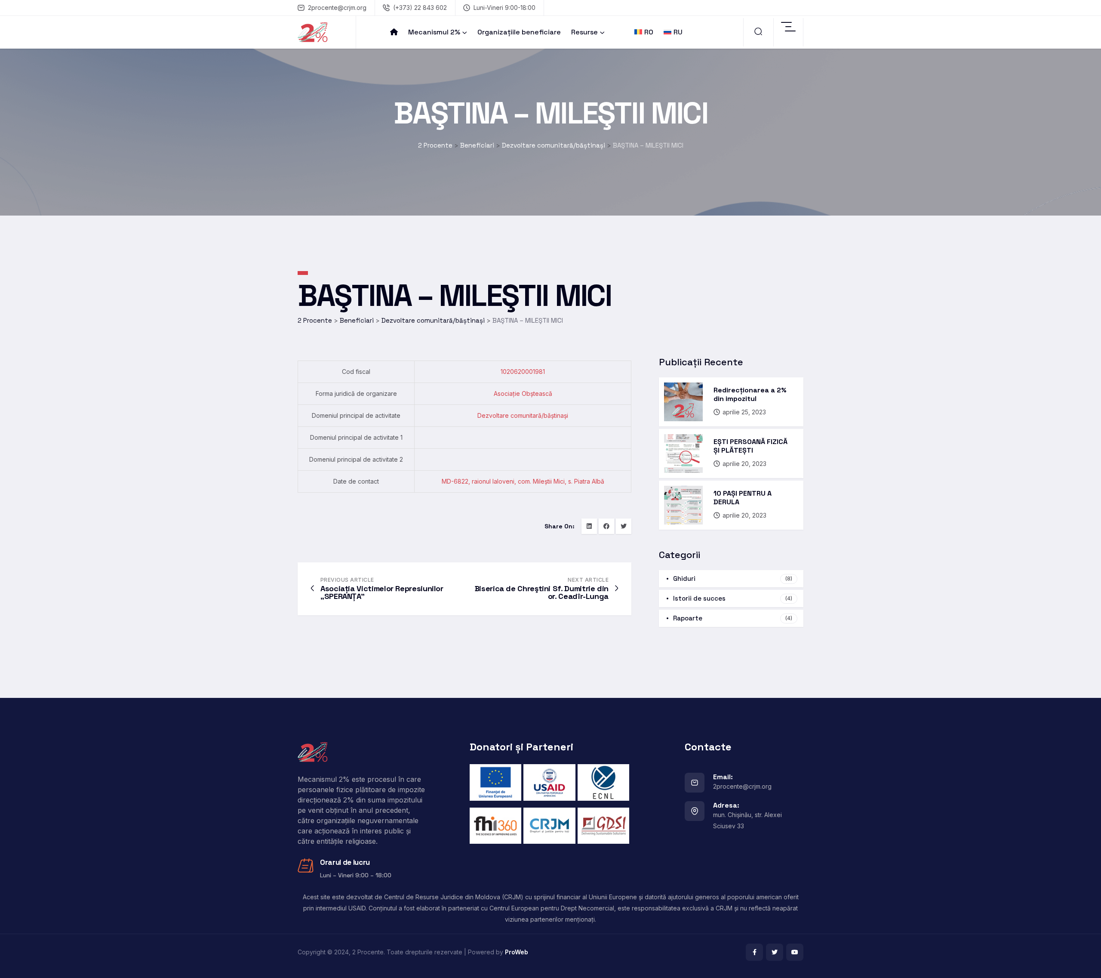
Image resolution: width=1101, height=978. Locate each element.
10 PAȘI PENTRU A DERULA (742, 497)
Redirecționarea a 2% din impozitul (750, 394)
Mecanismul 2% (434, 32)
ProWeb (516, 952)
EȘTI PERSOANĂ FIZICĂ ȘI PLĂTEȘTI (750, 446)
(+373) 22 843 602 (420, 7)
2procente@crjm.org (337, 7)
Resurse (584, 32)
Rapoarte (732, 618)
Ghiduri (732, 578)
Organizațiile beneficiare (519, 32)
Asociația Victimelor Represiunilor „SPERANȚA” (381, 592)
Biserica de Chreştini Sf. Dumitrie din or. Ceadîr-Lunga (542, 592)
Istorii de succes (732, 598)
